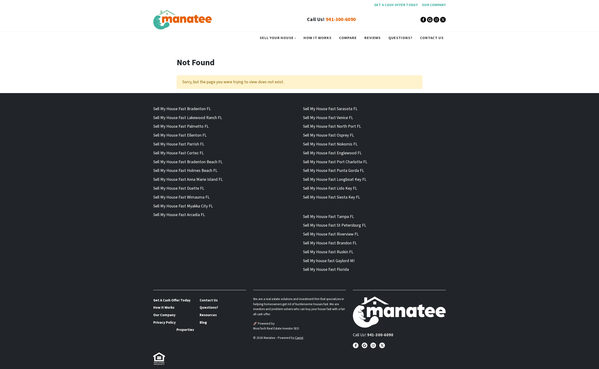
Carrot (299, 338)
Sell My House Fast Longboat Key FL (334, 179)
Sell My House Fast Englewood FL (332, 153)
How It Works (317, 37)
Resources (208, 315)
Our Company (434, 4)
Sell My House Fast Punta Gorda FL (333, 171)
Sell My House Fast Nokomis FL (330, 144)
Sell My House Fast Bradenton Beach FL (188, 162)
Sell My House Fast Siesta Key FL (331, 197)
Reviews (372, 37)
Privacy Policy (164, 322)
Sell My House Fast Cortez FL (178, 153)
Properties (185, 329)
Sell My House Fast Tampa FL (328, 217)
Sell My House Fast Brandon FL (330, 243)
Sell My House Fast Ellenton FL (180, 135)
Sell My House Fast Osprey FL (328, 135)
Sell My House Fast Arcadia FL (179, 215)
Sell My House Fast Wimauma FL (181, 197)
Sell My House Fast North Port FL (332, 126)
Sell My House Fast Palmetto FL (181, 126)
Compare (348, 37)
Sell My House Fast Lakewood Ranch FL (187, 118)
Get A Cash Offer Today (396, 4)
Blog (203, 322)
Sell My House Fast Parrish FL (178, 144)
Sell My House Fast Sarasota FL (330, 109)
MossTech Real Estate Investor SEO (276, 328)
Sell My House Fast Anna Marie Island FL (188, 179)
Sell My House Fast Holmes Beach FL (185, 171)
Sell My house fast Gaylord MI (328, 261)
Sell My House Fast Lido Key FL (330, 188)
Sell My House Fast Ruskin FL (328, 252)
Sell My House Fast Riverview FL (331, 234)
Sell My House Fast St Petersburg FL (334, 225)
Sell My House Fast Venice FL (328, 118)
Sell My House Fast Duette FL (178, 188)
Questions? (400, 37)
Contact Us (432, 37)
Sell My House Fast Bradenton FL (182, 109)
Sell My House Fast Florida (326, 269)
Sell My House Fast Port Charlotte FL (335, 162)
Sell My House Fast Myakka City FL (183, 206)
